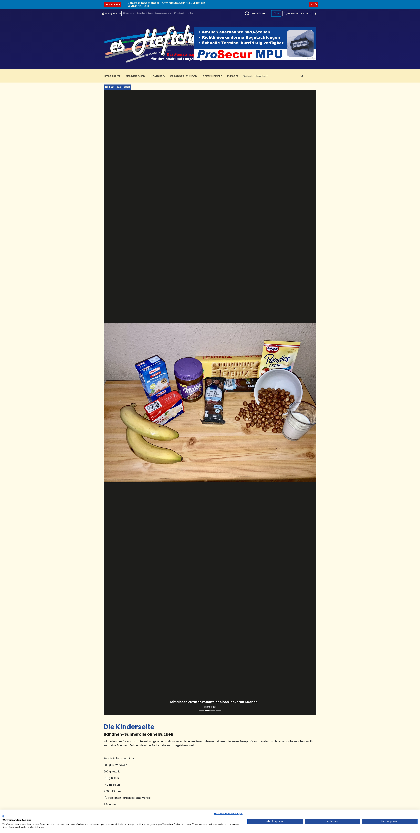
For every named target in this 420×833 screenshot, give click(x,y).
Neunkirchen (135, 76)
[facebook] (315, 13)
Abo (276, 13)
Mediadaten (145, 13)
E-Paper (233, 76)
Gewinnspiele (212, 76)
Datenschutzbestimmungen (228, 813)
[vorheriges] (311, 4)
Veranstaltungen (183, 76)
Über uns (129, 13)
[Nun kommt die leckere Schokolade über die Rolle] (218, 710)
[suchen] (301, 76)
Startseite (112, 76)
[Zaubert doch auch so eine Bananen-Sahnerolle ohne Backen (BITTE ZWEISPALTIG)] (201, 710)
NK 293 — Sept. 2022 (117, 87)
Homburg (157, 76)
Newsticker (113, 4)
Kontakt (179, 13)
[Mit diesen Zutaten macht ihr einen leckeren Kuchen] (207, 710)
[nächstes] (316, 4)
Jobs (190, 13)
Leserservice (163, 13)
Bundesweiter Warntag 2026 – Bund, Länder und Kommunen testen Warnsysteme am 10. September (192, 3)
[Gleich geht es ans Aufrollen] (212, 710)
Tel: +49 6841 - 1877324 (299, 13)
